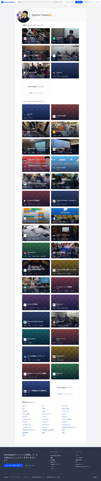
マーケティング (37, 273)
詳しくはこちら (29, 465)
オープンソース (60, 41)
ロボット (39, 221)
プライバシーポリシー (15, 477)
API (76, 462)
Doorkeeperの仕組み (55, 455)
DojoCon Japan (61, 167)
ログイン (92, 2)
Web (69, 273)
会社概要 (52, 460)
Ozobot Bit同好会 (32, 304)
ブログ (52, 468)
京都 (25, 204)
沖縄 (25, 187)
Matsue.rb (59, 304)
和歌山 (54, 135)
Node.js (66, 325)
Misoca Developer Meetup (35, 321)
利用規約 (6, 477)
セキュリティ (60, 256)
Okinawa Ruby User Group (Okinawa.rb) (39, 183)
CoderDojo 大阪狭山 (33, 55)
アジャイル (39, 152)
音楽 (24, 435)
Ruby (29, 41)
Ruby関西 (30, 38)
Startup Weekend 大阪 (34, 269)
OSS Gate (59, 38)
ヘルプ (77, 455)
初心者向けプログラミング (68, 427)
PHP (29, 360)
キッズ (34, 59)
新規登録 (86, 2)
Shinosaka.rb (31, 252)
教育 (29, 152)
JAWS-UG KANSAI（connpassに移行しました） (70, 200)
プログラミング (31, 76)
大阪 (25, 41)
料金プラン (53, 462)
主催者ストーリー (54, 464)
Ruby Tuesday (31, 131)
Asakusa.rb (59, 183)
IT (67, 221)
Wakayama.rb (60, 131)
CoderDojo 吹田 (32, 72)
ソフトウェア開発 (65, 59)
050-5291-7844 (69, 2)
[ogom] (32, 18)
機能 (51, 457)
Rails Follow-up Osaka (34, 235)
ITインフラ (64, 204)
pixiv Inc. (30, 114)
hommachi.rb (60, 356)
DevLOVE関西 (60, 148)
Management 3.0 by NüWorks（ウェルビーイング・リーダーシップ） (47, 287)
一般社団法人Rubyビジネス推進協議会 (38, 166)
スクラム (64, 416)
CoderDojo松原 (60, 115)
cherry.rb (59, 72)
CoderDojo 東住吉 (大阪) (34, 217)
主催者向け (79, 2)
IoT (23, 408)
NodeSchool (60, 321)
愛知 (25, 325)
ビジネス (41, 169)
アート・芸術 (26, 414)
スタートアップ (26, 419)
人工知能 (66, 290)
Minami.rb (59, 373)
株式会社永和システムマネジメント (37, 148)
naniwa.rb (59, 55)
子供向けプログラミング (29, 430)
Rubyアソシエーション (63, 235)
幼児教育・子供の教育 (47, 430)
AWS (58, 204)
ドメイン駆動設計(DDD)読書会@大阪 (38, 390)
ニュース (52, 466)
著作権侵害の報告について (38, 477)
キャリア (25, 416)
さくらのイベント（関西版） (64, 287)
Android (41, 325)
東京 (54, 41)
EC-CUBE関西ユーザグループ (36, 356)
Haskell (30, 342)
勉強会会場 (78, 460)
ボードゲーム (31, 187)
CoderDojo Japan (61, 217)
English (98, 2)
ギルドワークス (60, 339)
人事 (45, 290)
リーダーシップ (26, 427)
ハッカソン (45, 422)
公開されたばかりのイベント (83, 466)
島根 (54, 239)
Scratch (39, 59)
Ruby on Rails (36, 41)
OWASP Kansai (60, 252)
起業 (63, 432)
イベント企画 (79, 457)
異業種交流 (25, 432)
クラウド (72, 290)
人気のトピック (79, 464)
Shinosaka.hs (31, 339)
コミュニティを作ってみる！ (13, 465)
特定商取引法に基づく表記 (53, 477)
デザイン (30, 118)
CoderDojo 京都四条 (33, 200)
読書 (43, 432)
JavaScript (43, 256)
